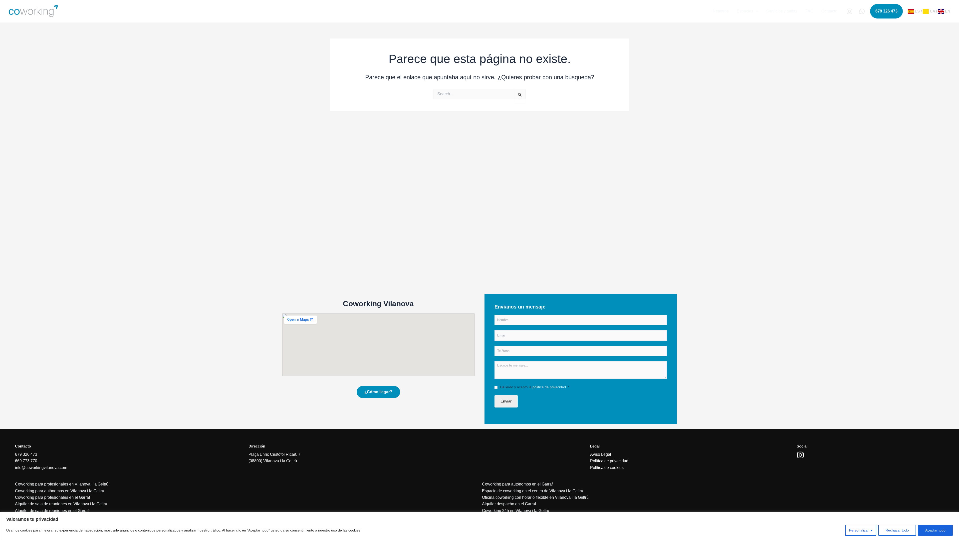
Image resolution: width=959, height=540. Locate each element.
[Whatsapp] (862, 11)
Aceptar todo (935, 530)
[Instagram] (849, 11)
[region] (479, 526)
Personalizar (859, 530)
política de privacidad (549, 387)
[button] (755, 11)
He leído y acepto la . (534, 387)
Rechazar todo (897, 530)
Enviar (506, 401)
